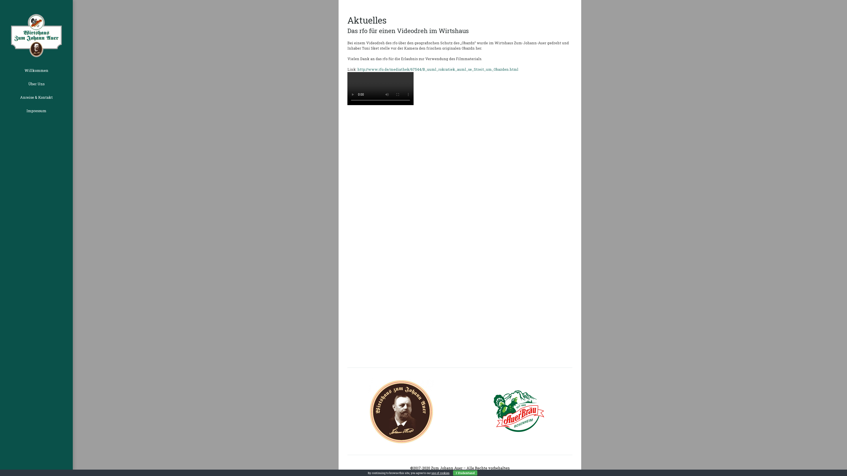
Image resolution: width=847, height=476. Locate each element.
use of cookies (440, 473)
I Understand (465, 473)
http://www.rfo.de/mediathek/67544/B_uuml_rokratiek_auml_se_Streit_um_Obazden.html (437, 69)
